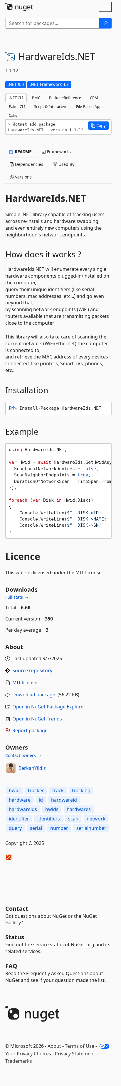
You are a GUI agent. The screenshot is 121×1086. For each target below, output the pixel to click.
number (59, 828)
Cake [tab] (13, 115)
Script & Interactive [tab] (50, 106)
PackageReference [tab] (65, 97)
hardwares (79, 809)
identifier (19, 818)
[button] (98, 125)
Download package (33, 694)
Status (14, 937)
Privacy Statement (75, 1053)
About (54, 1046)
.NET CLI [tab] (16, 97)
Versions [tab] (23, 177)
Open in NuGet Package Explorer (48, 706)
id (41, 800)
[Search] (105, 23)
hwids (51, 809)
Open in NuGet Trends (37, 718)
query (15, 828)
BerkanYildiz (32, 768)
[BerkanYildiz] (11, 768)
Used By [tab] (65, 164)
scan (73, 818)
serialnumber (91, 828)
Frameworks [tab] (58, 151)
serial (36, 828)
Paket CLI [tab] (17, 106)
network (96, 818)
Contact (16, 908)
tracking (81, 790)
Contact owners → (23, 755)
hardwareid (64, 800)
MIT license (24, 682)
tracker (36, 790)
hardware (20, 800)
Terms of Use (79, 1046)
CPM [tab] (94, 97)
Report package (30, 730)
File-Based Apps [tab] (89, 106)
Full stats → (16, 597)
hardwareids (23, 809)
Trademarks (18, 1061)
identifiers (48, 818)
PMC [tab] (36, 97)
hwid (14, 790)
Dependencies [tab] (28, 164)
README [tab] (23, 151)
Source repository (32, 670)
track (58, 790)
